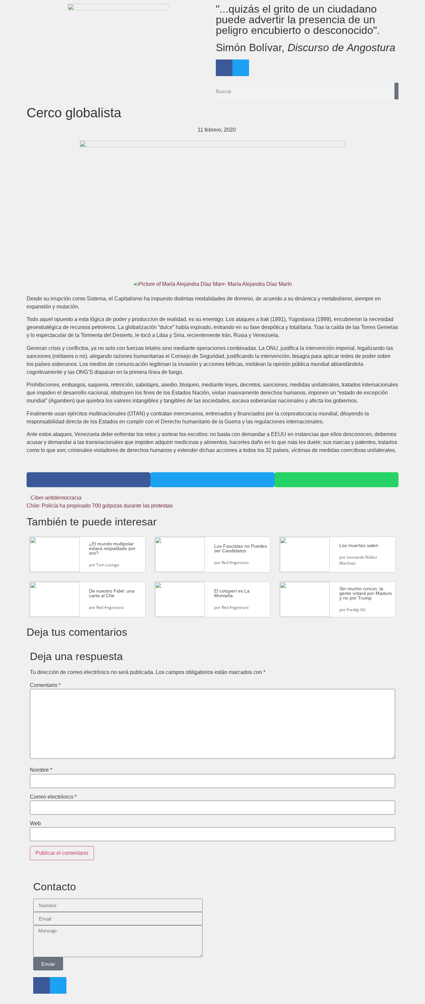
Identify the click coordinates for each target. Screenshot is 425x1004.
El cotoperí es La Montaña (232, 593)
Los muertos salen (358, 545)
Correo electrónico (53, 797)
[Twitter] (240, 67)
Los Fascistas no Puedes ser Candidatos (240, 548)
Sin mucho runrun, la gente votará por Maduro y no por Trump (365, 593)
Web (35, 823)
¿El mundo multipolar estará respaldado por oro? (112, 548)
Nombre (41, 770)
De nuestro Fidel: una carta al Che (111, 593)
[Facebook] (224, 67)
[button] (88, 479)
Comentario (45, 685)
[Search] (396, 91)
